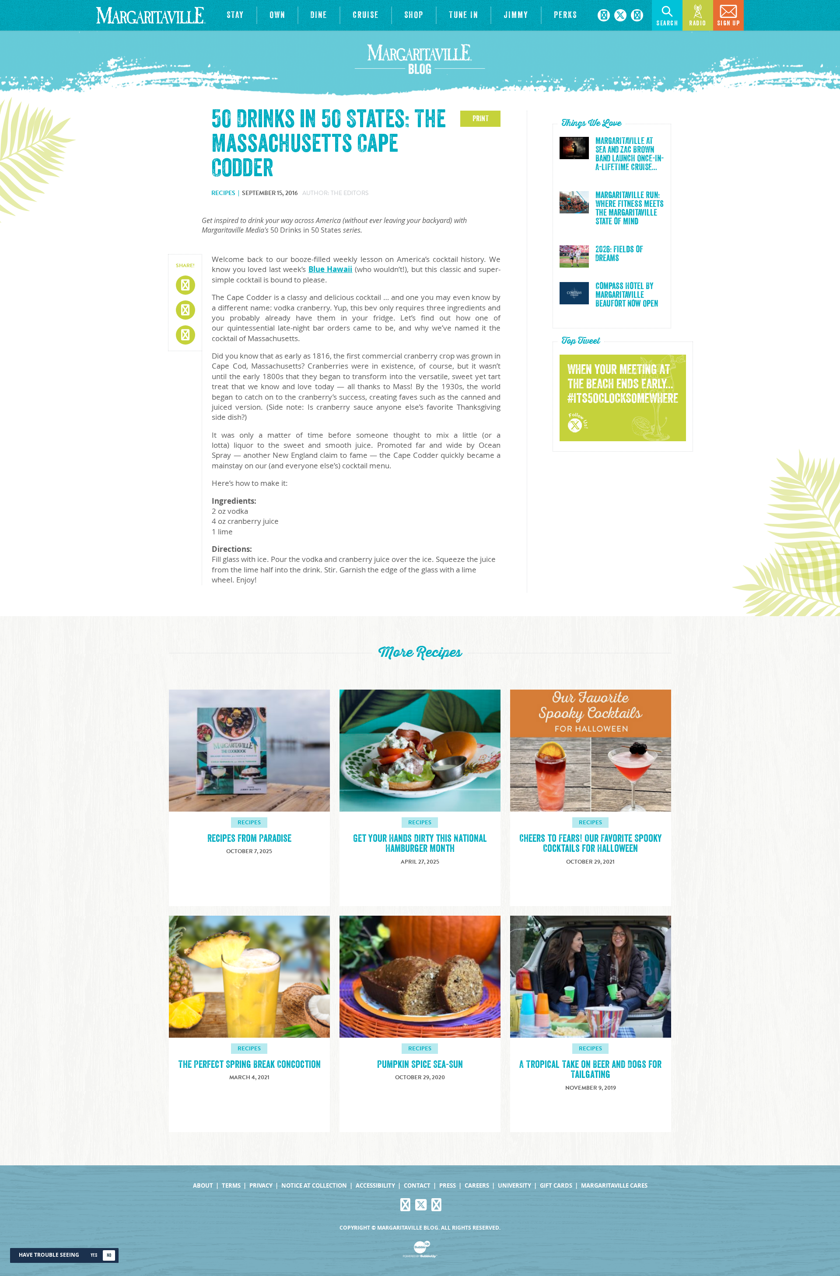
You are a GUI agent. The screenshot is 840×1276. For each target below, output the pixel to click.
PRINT (480, 118)
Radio (698, 23)
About (203, 1186)
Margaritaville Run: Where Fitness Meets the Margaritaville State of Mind (629, 208)
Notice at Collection (314, 1186)
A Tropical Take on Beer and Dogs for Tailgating (590, 1070)
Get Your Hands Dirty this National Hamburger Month (420, 843)
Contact (417, 1186)
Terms (231, 1186)
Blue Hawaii (330, 269)
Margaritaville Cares (614, 1186)
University (514, 1186)
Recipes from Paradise (249, 838)
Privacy (261, 1186)
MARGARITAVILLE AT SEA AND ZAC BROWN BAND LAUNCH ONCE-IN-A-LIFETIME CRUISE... (629, 154)
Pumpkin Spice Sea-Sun (420, 1065)
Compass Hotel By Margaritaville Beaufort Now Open (626, 295)
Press (447, 1186)
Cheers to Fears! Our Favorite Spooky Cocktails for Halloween (590, 843)
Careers (477, 1186)
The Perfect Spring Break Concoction (249, 1065)
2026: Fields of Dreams (619, 254)
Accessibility (375, 1186)
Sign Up (728, 23)
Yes (94, 1255)
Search (667, 23)
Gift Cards (556, 1186)
